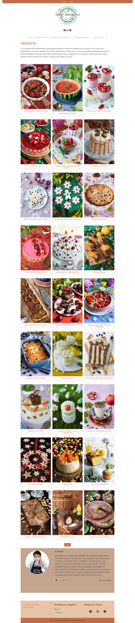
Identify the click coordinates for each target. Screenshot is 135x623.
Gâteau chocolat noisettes (99, 537)
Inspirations (98, 37)
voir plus (107, 580)
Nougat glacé (67, 484)
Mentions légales (29, 607)
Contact (71, 1)
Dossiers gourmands (81, 37)
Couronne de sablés (35, 484)
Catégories (57, 609)
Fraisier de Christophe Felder (35, 272)
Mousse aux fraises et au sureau (99, 111)
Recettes (66, 37)
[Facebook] (65, 30)
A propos (64, 1)
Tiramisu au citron (67, 378)
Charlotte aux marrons (99, 166)
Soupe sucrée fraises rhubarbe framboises (99, 326)
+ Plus (67, 545)
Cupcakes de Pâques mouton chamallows (67, 432)
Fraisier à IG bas (36, 166)
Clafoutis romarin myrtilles (35, 378)
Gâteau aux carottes (35, 431)
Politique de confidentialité (31, 604)
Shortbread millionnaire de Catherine (99, 378)
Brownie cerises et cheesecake (67, 325)
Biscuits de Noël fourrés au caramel (67, 219)
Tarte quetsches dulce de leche (36, 325)
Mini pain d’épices (99, 272)
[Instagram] (67, 30)
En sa (101, 580)
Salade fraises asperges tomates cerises (67, 167)
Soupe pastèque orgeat (67, 113)
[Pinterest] (70, 30)
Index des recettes (42, 37)
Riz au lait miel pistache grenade (99, 431)
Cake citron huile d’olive (99, 484)
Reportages (56, 37)
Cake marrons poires (67, 537)
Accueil (30, 37)
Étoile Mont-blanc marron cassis (36, 219)
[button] (106, 37)
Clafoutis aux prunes (99, 219)
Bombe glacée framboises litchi (67, 272)
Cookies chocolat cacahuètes (36, 537)
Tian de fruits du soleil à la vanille (36, 111)
